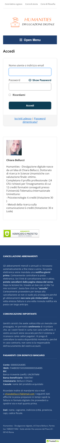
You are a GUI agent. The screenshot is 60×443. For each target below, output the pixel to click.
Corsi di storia (31, 4)
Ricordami (18, 95)
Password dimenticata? (34, 120)
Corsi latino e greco (13, 4)
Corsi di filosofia (48, 4)
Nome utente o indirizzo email (26, 65)
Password (14, 80)
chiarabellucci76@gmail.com (19, 393)
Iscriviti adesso (23, 118)
